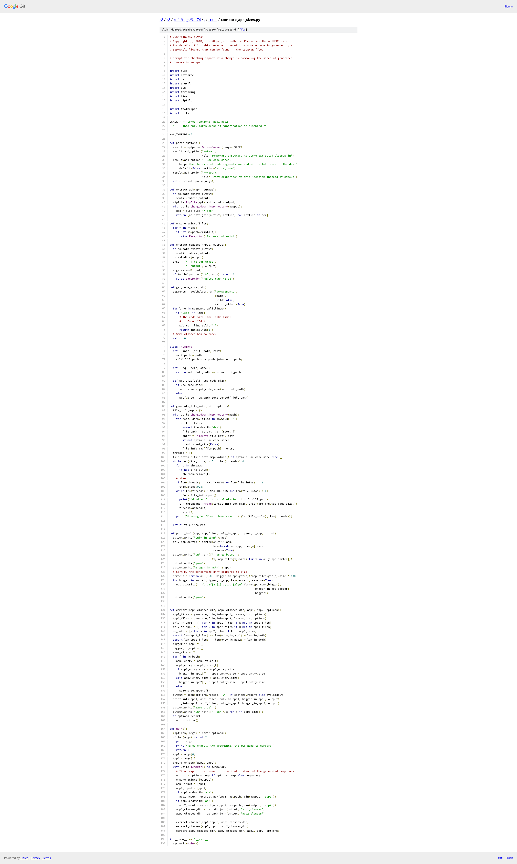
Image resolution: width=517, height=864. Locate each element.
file (242, 29)
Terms (46, 858)
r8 (161, 19)
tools (212, 19)
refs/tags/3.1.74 (187, 19)
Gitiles (24, 858)
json (509, 858)
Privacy (35, 858)
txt (500, 858)
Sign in (508, 6)
